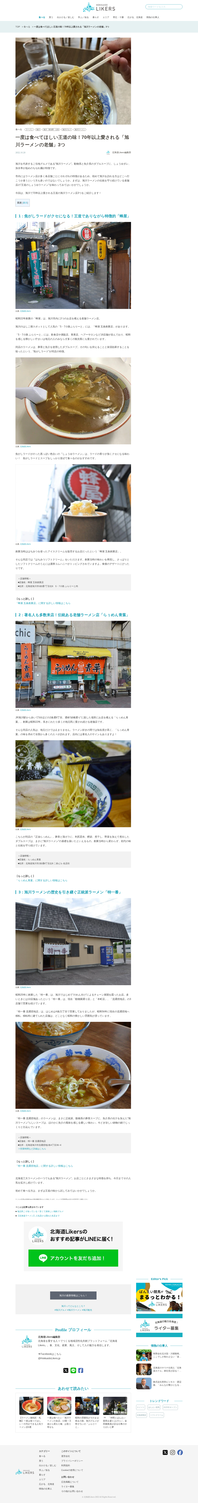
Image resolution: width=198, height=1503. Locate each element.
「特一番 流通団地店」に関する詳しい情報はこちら (44, 1166)
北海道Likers (25, 311)
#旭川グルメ (61, 1310)
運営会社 (65, 1456)
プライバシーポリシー (72, 1461)
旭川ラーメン (80, 129)
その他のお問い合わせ (72, 1491)
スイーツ (140, 1407)
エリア (106, 17)
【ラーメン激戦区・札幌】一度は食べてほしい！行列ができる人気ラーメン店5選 (31, 1422)
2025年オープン (170, 1407)
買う (51, 17)
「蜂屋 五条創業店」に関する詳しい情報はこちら (43, 603)
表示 (25, 203)
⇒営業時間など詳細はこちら (32, 1148)
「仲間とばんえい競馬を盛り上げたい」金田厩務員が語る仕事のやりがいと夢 (115, 1422)
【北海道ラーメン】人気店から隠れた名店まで (38, 1216)
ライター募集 (67, 1486)
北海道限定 (141, 1415)
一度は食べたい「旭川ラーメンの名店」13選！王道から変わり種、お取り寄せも (59, 1422)
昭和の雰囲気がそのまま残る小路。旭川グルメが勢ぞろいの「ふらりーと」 (87, 1422)
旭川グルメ (66, 129)
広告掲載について (70, 1482)
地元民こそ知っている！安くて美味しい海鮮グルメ (40, 1211)
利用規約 (65, 1465)
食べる (42, 17)
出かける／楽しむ (65, 17)
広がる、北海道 (135, 17)
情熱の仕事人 (152, 17)
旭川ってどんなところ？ (73, 1306)
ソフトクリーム (156, 1415)
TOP (17, 26)
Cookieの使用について (72, 1470)
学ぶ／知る (83, 17)
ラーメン (29, 129)
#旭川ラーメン (74, 1310)
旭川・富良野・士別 (51, 129)
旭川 (38, 129)
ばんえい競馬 (153, 1407)
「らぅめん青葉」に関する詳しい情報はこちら (41, 880)
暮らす (96, 17)
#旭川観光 (87, 1310)
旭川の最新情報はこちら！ (73, 1295)
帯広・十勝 (118, 17)
